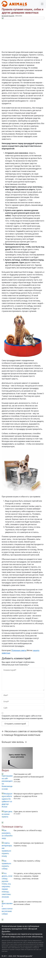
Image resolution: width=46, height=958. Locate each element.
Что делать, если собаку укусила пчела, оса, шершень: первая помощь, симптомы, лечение (27, 876)
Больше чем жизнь (14, 741)
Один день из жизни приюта (26, 811)
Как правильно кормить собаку (27, 861)
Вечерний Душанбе (8, 16)
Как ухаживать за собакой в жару (28, 830)
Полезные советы (18, 650)
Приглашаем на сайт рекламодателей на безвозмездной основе (29, 777)
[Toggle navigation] (42, 4)
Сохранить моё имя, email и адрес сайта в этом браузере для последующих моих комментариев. (22, 717)
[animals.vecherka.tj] (14, 3)
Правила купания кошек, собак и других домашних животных (22, 11)
